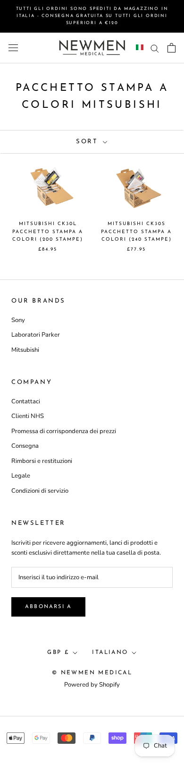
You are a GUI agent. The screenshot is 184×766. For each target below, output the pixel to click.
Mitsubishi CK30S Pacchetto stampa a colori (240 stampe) (136, 231)
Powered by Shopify (92, 684)
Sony (18, 320)
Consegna (25, 446)
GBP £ (58, 652)
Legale (20, 475)
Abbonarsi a (48, 606)
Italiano (110, 652)
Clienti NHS (27, 416)
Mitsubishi (25, 350)
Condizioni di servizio (39, 491)
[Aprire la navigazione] (13, 47)
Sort (88, 142)
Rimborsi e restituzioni (41, 461)
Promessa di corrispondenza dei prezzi (63, 431)
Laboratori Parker (35, 335)
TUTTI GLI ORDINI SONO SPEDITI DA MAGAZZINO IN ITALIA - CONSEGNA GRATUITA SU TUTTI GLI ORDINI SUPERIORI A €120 (92, 16)
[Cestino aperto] (171, 47)
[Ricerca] (155, 48)
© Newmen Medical (92, 673)
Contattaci (25, 401)
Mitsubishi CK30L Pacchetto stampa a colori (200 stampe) (47, 231)
